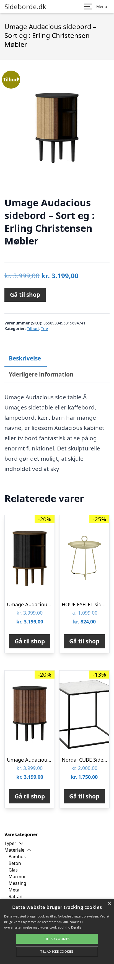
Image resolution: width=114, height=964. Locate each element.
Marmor (17, 876)
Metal (14, 890)
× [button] (109, 903)
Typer (10, 843)
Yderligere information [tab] (41, 374)
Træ (44, 328)
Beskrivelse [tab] (25, 358)
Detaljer (77, 927)
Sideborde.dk (25, 6)
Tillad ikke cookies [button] (57, 951)
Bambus (17, 857)
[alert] (57, 931)
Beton (15, 863)
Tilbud (33, 328)
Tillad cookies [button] (57, 939)
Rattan (15, 896)
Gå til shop (25, 294)
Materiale (14, 850)
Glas (13, 870)
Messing (17, 883)
